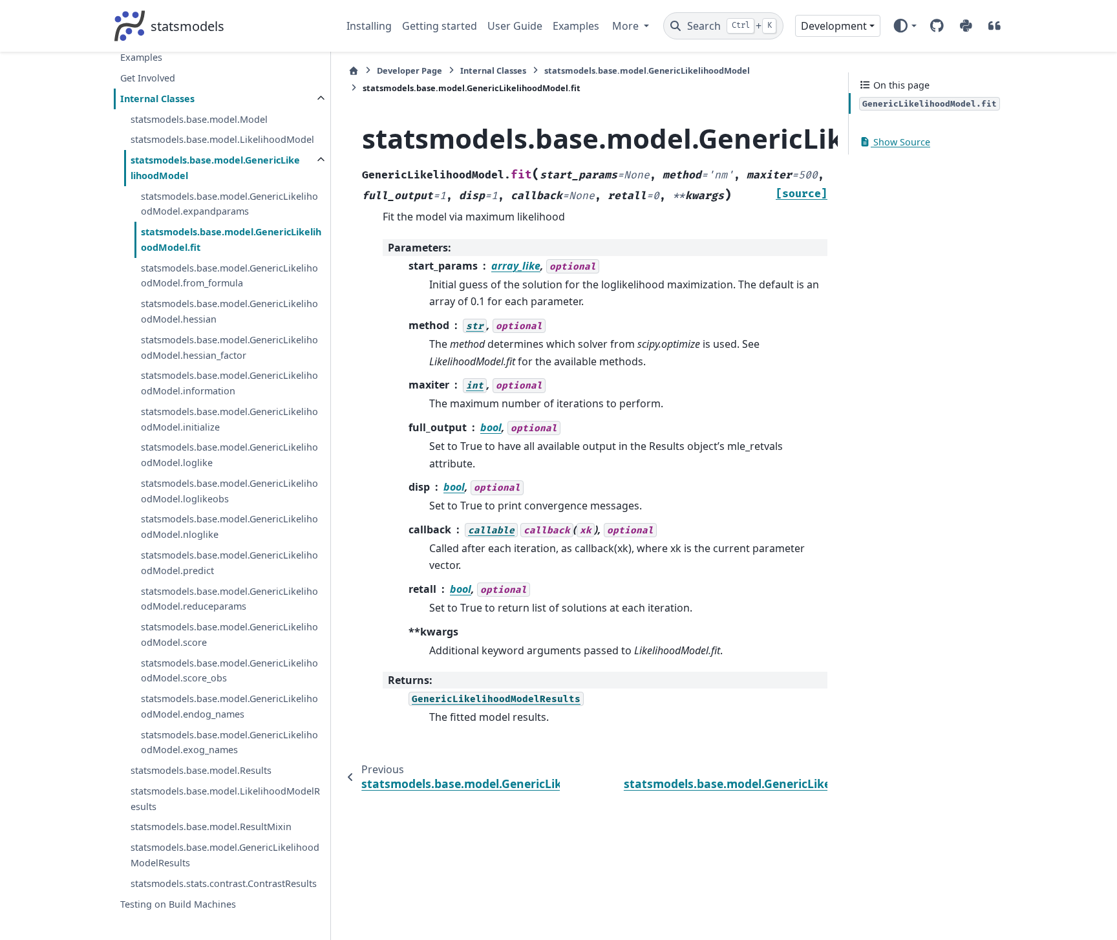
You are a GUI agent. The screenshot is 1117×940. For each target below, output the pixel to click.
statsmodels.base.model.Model (199, 119)
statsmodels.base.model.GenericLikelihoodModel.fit (231, 239)
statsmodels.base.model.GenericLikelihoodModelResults (225, 855)
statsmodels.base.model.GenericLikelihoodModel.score (229, 634)
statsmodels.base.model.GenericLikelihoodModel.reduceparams (229, 598)
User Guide (514, 26)
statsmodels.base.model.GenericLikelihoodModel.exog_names (229, 742)
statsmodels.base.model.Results (201, 770)
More (626, 26)
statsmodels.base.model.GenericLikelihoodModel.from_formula (229, 276)
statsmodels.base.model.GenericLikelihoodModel (215, 168)
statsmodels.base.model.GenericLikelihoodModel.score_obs (229, 671)
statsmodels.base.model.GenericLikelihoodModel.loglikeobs (229, 491)
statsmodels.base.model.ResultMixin (211, 826)
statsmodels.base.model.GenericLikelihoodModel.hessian (229, 311)
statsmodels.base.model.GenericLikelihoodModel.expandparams (229, 204)
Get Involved (147, 78)
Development (834, 26)
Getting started (439, 26)
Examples (576, 26)
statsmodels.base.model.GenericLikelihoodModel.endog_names (229, 706)
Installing (369, 26)
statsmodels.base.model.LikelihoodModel (222, 139)
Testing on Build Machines (178, 903)
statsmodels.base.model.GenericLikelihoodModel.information (229, 383)
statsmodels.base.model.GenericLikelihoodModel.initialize (229, 419)
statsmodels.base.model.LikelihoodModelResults (225, 799)
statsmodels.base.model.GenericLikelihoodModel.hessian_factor (229, 347)
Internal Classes (157, 98)
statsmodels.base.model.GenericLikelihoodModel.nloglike (229, 526)
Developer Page (409, 70)
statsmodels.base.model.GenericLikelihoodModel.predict (229, 563)
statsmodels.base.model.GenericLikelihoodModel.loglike (229, 455)
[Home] (353, 71)
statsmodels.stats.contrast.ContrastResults (224, 883)
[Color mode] (904, 26)
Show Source (900, 142)
